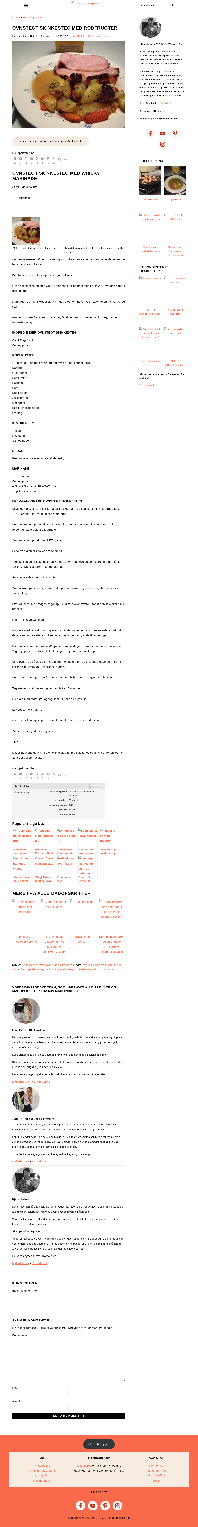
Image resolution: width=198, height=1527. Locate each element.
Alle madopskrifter (32, 17)
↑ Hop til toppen (99, 1444)
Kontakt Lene (41, 1081)
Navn (16, 1387)
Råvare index (42, 1480)
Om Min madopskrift (42, 1470)
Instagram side (156, 1470)
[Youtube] (162, 133)
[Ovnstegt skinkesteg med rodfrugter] (68, 126)
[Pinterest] (175, 133)
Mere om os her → (149, 385)
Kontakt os (39, 1161)
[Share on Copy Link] (59, 160)
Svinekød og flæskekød (60, 965)
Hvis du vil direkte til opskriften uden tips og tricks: (49, 141)
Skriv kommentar (98, 36)
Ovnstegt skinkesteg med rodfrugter (41, 969)
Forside (16, 17)
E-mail (17, 1401)
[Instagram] (162, 144)
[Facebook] (150, 133)
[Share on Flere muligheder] (65, 160)
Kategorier (42, 1475)
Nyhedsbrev (20, 1081)
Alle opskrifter (156, 1475)
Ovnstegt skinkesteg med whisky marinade (88, 969)
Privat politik (42, 1465)
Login (156, 1480)
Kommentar (20, 1335)
